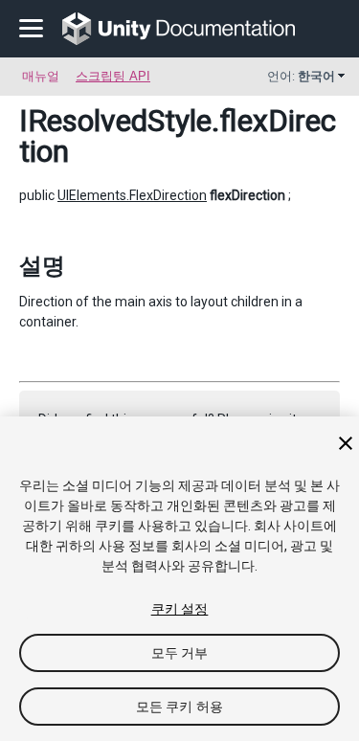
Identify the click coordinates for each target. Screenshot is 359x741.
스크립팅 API (113, 76)
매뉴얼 (40, 76)
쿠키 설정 (180, 609)
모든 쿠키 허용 (179, 706)
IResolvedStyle (115, 120)
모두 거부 (180, 653)
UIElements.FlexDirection (132, 195)
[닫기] (345, 443)
